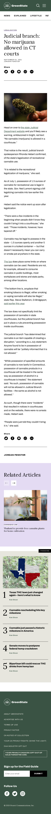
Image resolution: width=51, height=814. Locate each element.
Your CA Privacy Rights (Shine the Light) (25, 741)
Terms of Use (11, 725)
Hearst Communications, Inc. (22, 805)
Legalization (10, 30)
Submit (38, 774)
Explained (20, 16)
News (7, 16)
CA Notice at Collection (16, 735)
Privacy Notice (11, 730)
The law (8, 261)
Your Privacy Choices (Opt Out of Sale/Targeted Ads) (23, 754)
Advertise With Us (13, 719)
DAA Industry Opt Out (15, 746)
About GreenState (13, 714)
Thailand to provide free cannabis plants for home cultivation (24, 529)
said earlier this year (14, 303)
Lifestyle (36, 16)
